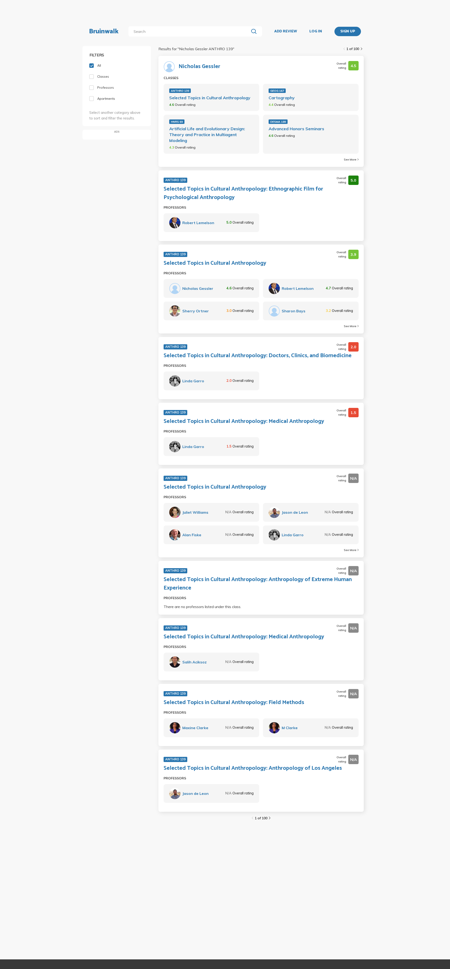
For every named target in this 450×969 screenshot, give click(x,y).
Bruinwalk (104, 31)
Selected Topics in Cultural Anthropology (209, 97)
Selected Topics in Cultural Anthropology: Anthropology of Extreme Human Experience (258, 583)
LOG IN (315, 31)
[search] (190, 31)
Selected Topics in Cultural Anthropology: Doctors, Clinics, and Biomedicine (258, 356)
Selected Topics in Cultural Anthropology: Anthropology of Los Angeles (253, 768)
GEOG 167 (277, 90)
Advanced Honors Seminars (296, 128)
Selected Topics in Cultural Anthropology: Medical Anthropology (244, 421)
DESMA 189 (278, 121)
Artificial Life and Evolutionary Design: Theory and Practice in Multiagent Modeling (207, 134)
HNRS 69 (177, 121)
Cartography (282, 97)
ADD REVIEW (285, 31)
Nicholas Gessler (199, 66)
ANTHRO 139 (180, 90)
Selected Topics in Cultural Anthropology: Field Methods (234, 702)
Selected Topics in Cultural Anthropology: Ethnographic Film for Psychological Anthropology (243, 193)
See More (350, 159)
